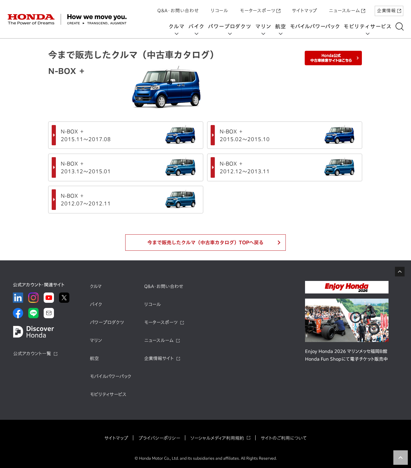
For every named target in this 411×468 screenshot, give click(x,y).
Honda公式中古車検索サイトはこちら (333, 58)
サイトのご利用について (284, 438)
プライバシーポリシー (159, 438)
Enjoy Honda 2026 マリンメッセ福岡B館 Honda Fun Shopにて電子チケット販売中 (346, 355)
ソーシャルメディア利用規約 (217, 438)
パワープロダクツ (229, 26)
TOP (400, 457)
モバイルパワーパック (315, 26)
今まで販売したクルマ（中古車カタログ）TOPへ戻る (205, 242)
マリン (263, 26)
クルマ (177, 26)
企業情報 (386, 10)
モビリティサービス (368, 26)
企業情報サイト (159, 358)
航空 (280, 26)
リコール (219, 10)
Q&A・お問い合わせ (178, 10)
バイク (196, 26)
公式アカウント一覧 (32, 353)
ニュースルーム (344, 10)
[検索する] (400, 26)
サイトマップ (304, 10)
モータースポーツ (257, 10)
